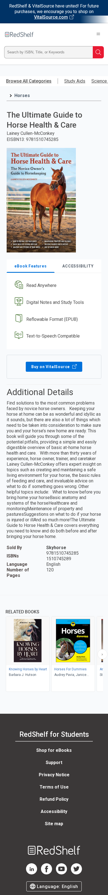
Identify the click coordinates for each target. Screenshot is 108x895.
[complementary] (54, 644)
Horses (22, 95)
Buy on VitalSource (51, 367)
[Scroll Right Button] (102, 654)
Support (54, 762)
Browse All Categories (29, 81)
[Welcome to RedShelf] (19, 34)
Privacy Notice (54, 774)
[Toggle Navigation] (98, 34)
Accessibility (54, 811)
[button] (53, 285)
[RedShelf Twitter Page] (76, 873)
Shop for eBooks (54, 750)
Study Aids (74, 81)
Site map (54, 823)
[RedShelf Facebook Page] (46, 873)
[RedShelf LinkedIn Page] (31, 873)
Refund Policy (54, 799)
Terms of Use (54, 787)
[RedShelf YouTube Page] (61, 873)
